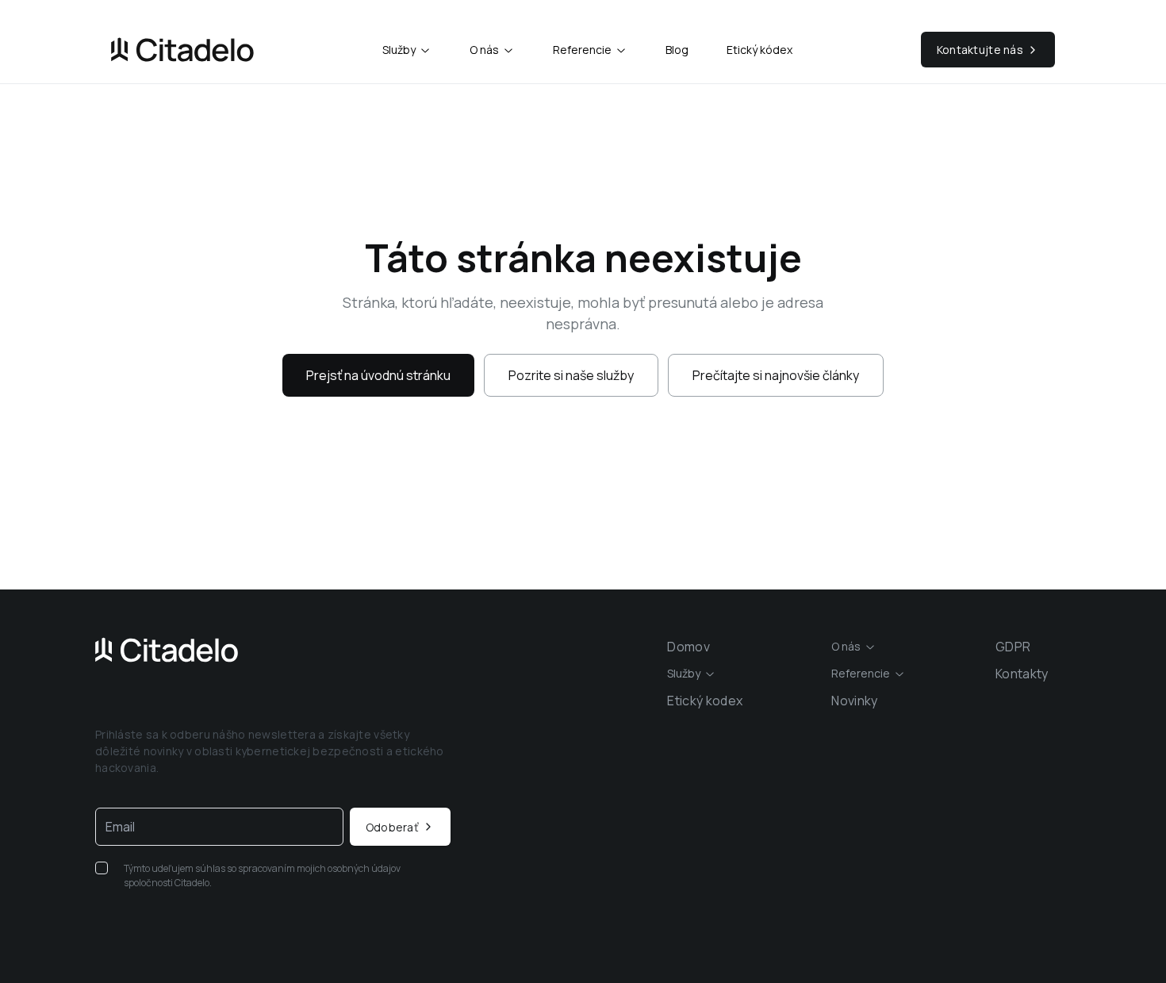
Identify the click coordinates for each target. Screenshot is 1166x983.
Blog (676, 49)
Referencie (582, 49)
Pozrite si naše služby (571, 375)
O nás (484, 49)
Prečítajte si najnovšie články (775, 375)
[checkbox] (101, 868)
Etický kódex (759, 49)
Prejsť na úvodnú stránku (378, 375)
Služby (399, 49)
